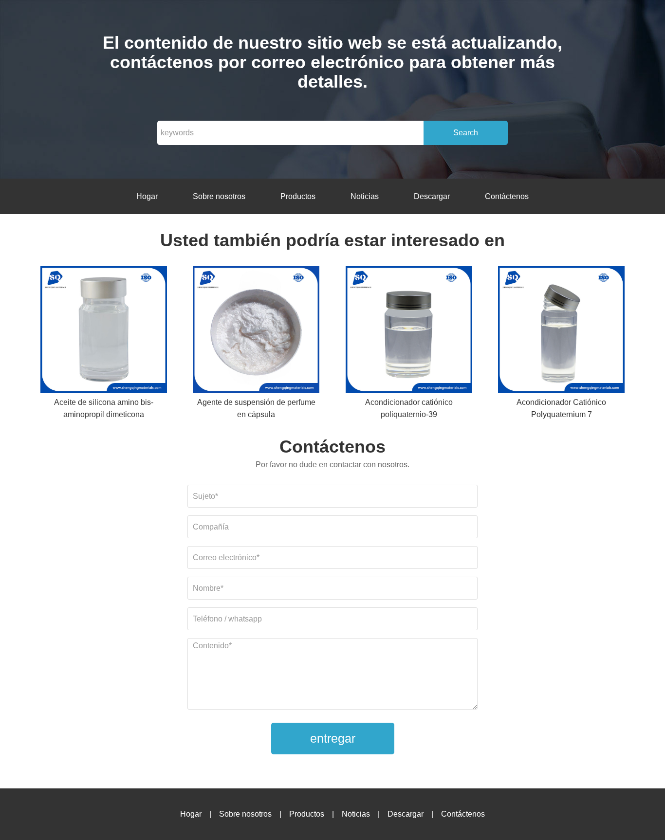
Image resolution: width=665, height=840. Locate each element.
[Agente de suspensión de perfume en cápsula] (256, 331)
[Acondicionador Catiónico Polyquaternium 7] (561, 331)
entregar (332, 738)
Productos (297, 196)
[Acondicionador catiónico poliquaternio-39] (409, 331)
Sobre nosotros (219, 196)
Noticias (365, 196)
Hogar (147, 196)
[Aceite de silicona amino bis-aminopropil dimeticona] (103, 331)
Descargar (432, 196)
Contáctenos (507, 196)
